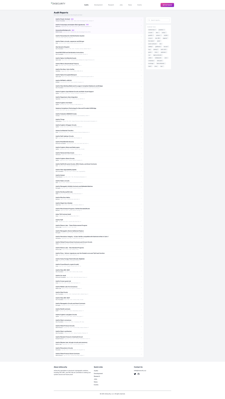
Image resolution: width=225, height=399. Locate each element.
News (130, 5)
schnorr (159, 35)
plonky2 (156, 49)
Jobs (121, 5)
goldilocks (158, 46)
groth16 (151, 35)
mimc (156, 52)
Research (111, 5)
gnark (150, 52)
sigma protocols (157, 55)
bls (161, 43)
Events (139, 5)
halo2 (150, 66)
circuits (150, 32)
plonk (159, 41)
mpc (162, 66)
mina (156, 66)
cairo (166, 57)
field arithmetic (161, 63)
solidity (150, 46)
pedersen (164, 52)
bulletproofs (158, 57)
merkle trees (152, 29)
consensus (151, 60)
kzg (149, 49)
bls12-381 (164, 49)
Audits (86, 5)
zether (150, 57)
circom (150, 38)
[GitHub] (138, 374)
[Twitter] (135, 374)
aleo (157, 32)
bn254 (166, 35)
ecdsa (164, 32)
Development (98, 5)
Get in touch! (167, 5)
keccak (166, 46)
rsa (149, 55)
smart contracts (152, 43)
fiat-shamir (151, 41)
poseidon (162, 29)
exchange (151, 63)
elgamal (165, 38)
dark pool (160, 60)
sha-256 (157, 38)
